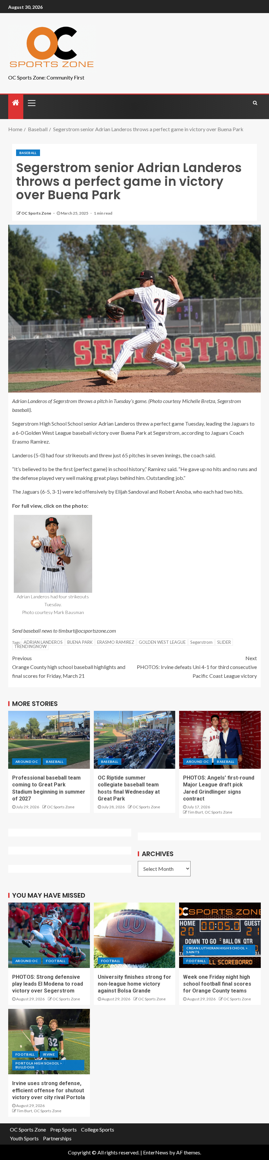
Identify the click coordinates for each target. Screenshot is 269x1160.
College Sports (97, 1129)
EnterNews (155, 1152)
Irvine (49, 1054)
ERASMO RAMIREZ (115, 642)
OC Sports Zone (36, 213)
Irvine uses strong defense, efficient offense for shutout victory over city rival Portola (48, 1090)
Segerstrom (201, 642)
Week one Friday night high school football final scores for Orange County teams (217, 984)
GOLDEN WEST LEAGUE (162, 642)
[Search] (255, 103)
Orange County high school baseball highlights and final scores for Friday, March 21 (68, 667)
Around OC (26, 762)
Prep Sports (63, 1129)
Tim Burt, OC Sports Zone (210, 812)
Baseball (28, 153)
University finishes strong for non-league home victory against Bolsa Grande (134, 984)
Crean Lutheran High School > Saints (217, 950)
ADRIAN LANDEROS (43, 642)
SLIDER (224, 642)
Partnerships (57, 1138)
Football (55, 961)
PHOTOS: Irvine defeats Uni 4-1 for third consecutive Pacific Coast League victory (197, 667)
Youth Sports (24, 1138)
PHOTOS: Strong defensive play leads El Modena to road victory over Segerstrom (47, 984)
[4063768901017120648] (53, 554)
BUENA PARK (80, 642)
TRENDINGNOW (30, 646)
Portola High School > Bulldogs (38, 1065)
